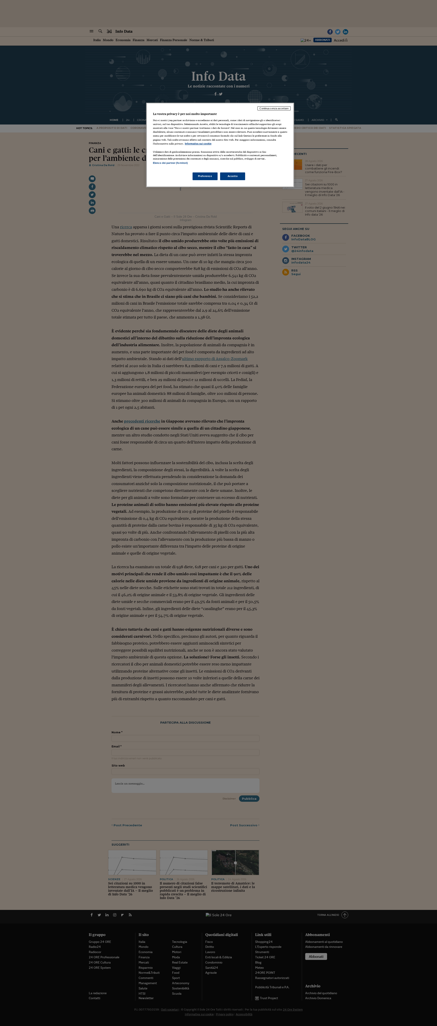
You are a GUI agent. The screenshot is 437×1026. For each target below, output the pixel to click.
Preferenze (205, 176)
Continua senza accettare (274, 108)
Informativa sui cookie (198, 143)
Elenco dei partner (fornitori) (170, 163)
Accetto (233, 176)
